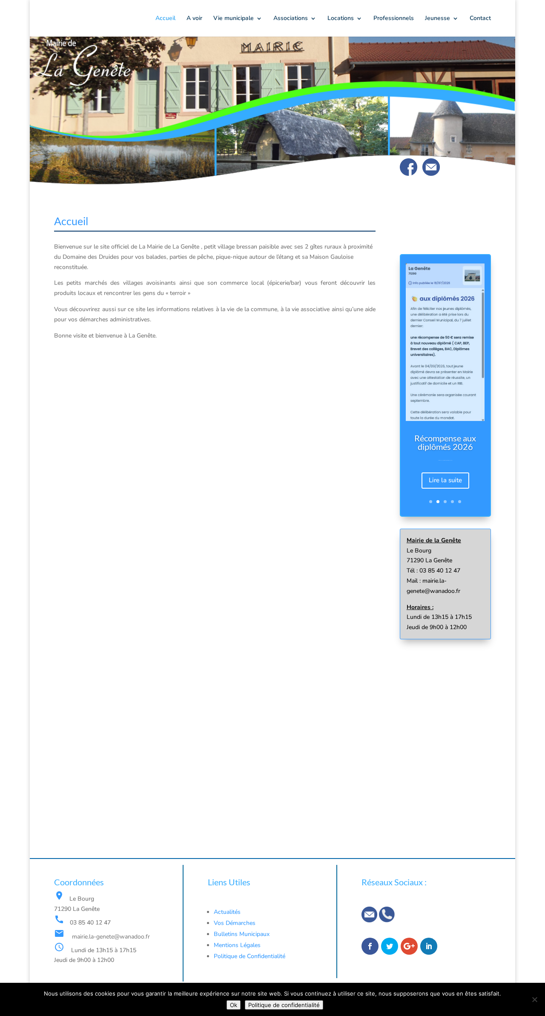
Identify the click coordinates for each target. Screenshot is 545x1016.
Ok (233, 1005)
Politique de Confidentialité (250, 956)
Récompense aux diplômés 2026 (445, 441)
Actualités (227, 912)
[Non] (534, 999)
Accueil (165, 18)
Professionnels (393, 18)
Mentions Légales (237, 945)
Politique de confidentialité (284, 1005)
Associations (290, 18)
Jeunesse (437, 18)
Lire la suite (445, 480)
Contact (480, 18)
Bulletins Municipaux (242, 934)
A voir (194, 18)
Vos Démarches (234, 923)
